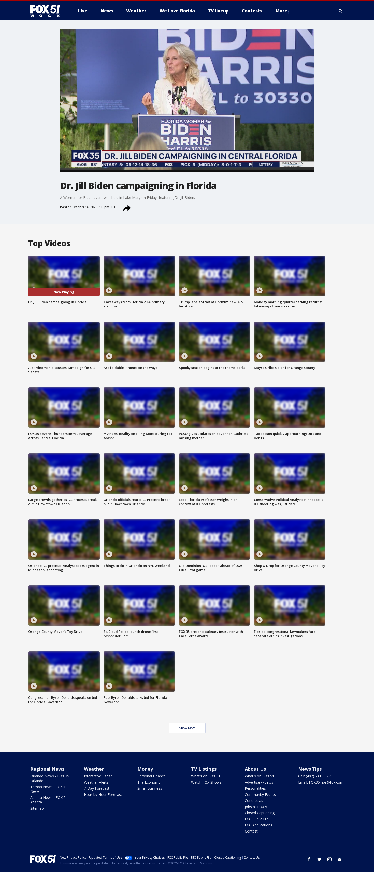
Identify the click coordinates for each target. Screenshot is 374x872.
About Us (255, 769)
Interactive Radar (98, 776)
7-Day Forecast (96, 788)
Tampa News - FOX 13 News (49, 789)
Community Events (260, 794)
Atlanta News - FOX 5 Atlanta (48, 799)
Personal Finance (151, 776)
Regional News (47, 769)
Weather (94, 769)
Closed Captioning (260, 812)
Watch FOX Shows (206, 782)
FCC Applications (258, 825)
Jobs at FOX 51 (257, 806)
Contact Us (254, 800)
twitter (319, 859)
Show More (187, 728)
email (340, 859)
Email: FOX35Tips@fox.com (320, 782)
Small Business (149, 788)
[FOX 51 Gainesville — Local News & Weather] (47, 11)
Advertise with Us (259, 782)
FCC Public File (257, 818)
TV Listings (204, 769)
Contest (251, 831)
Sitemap (37, 808)
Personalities (255, 788)
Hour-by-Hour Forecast (103, 794)
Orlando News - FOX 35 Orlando (49, 778)
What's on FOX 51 (259, 776)
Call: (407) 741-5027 (314, 776)
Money (145, 769)
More (281, 11)
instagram (329, 859)
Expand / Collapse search (341, 11)
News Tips (310, 769)
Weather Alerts (96, 782)
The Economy (148, 782)
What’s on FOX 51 (205, 776)
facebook (309, 859)
